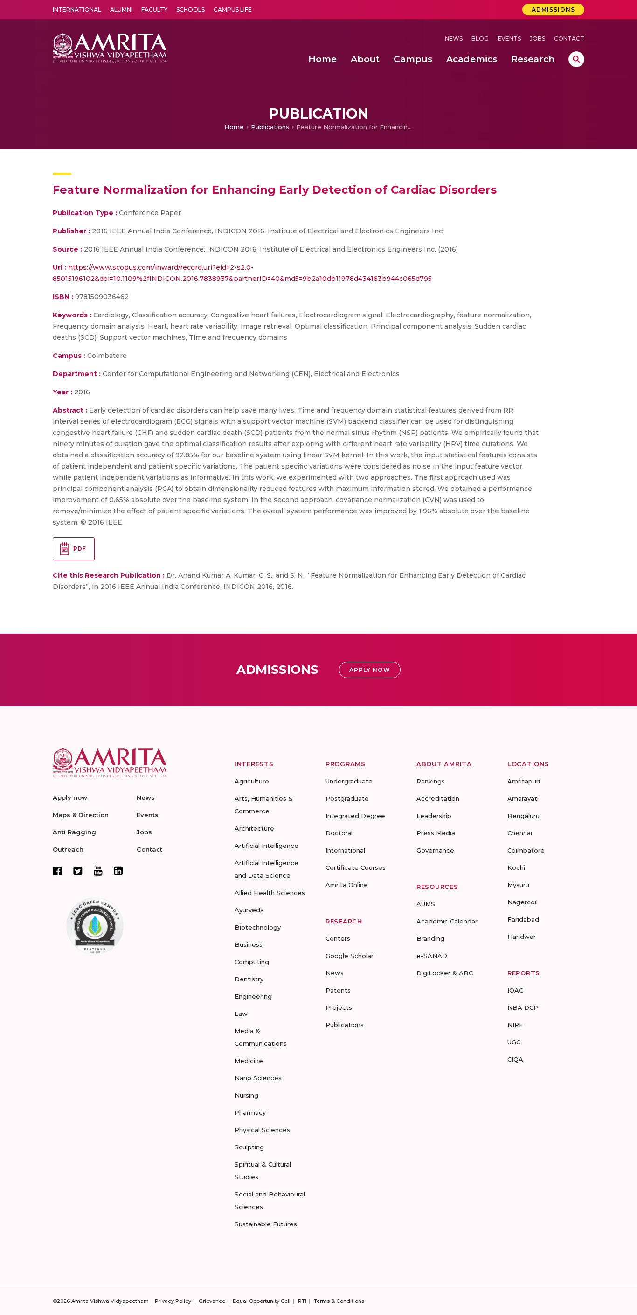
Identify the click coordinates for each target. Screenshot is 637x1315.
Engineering (253, 996)
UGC (513, 1042)
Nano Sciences (258, 1078)
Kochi (516, 867)
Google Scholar (349, 955)
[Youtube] (98, 870)
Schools (190, 9)
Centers (337, 938)
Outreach (68, 849)
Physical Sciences (262, 1129)
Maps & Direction (81, 814)
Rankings (430, 781)
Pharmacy (250, 1112)
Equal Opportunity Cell (262, 1301)
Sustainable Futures (266, 1224)
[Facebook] (57, 870)
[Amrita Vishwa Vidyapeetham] (110, 46)
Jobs (537, 38)
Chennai (519, 833)
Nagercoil (522, 902)
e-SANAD (431, 955)
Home (234, 127)
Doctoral (339, 833)
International (77, 9)
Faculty (154, 9)
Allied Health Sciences (270, 892)
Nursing (246, 1095)
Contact (569, 38)
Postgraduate (347, 798)
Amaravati (523, 798)
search (576, 59)
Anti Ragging (74, 832)
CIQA (515, 1059)
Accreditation (437, 798)
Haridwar (521, 936)
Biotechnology (258, 927)
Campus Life (233, 9)
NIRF (515, 1024)
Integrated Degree (355, 815)
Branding (430, 938)
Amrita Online (346, 884)
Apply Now (369, 669)
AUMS (425, 904)
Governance (435, 850)
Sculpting (249, 1147)
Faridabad (523, 919)
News (454, 38)
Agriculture (252, 781)
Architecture (254, 828)
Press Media (435, 833)
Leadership (433, 815)
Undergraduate (349, 781)
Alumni (121, 9)
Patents (338, 990)
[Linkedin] (118, 870)
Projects (338, 1007)
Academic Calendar (447, 921)
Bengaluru (523, 815)
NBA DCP (522, 1007)
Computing (252, 961)
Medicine (249, 1060)
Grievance (212, 1301)
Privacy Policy (173, 1301)
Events (509, 38)
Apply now (70, 797)
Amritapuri (523, 781)
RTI (302, 1301)
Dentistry (249, 979)
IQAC (515, 990)
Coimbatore (526, 850)
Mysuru (518, 884)
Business (249, 944)
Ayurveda (249, 910)
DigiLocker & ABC (444, 973)
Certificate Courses (355, 867)
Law (241, 1013)
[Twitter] (78, 870)
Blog (480, 38)
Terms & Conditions (339, 1301)
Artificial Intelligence (266, 845)
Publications (270, 127)
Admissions (553, 9)
